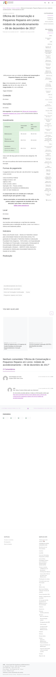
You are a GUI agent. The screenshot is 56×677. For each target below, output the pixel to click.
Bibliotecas (49, 75)
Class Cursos (48, 88)
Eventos (50, 113)
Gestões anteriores (44, 612)
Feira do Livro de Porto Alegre (48, 120)
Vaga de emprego (48, 170)
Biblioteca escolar (48, 64)
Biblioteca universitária (48, 78)
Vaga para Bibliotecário (48, 182)
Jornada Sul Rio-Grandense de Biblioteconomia (44, 628)
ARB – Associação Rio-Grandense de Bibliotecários (16, 664)
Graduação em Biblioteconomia (48, 125)
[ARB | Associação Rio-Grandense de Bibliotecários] (8, 2)
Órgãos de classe (48, 195)
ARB (51, 41)
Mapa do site (42, 655)
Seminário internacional (48, 151)
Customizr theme (26, 674)
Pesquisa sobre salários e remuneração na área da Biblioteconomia (48, 138)
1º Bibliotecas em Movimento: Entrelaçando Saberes (45, 570)
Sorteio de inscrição (48, 159)
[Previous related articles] (48, 313)
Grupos (41, 638)
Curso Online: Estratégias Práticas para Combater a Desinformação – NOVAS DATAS (43, 562)
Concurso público (48, 92)
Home (4, 8)
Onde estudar (43, 624)
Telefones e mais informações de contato (13, 672)
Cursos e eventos (16, 8)
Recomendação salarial (48, 147)
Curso (50, 97)
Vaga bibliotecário (48, 167)
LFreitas (14, 674)
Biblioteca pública (48, 68)
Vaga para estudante (48, 185)
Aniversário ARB (48, 39)
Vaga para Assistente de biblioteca (48, 178)
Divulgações (49, 21)
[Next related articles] (51, 313)
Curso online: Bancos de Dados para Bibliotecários (45, 575)
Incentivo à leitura (48, 130)
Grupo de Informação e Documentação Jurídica (45, 650)
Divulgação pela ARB (45, 622)
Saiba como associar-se (21, 205)
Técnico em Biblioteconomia (48, 162)
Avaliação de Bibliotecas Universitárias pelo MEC (48, 52)
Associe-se (41, 609)
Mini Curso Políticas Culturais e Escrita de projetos (44, 591)
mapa (23, 666)
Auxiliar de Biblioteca (48, 47)
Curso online (48, 99)
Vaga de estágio (48, 174)
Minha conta (42, 587)
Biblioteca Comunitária (48, 61)
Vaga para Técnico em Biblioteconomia (48, 190)
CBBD (50, 81)
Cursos (50, 102)
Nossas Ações (42, 636)
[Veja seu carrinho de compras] (49, 2)
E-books (50, 108)
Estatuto (41, 631)
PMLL (50, 144)
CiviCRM (41, 553)
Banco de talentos (44, 616)
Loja (40, 584)
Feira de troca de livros (48, 116)
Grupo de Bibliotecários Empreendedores (44, 641)
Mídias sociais (48, 132)
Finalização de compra (44, 579)
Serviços (41, 614)
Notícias (8, 8)
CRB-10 (50, 94)
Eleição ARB (49, 110)
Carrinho (41, 550)
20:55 (52, 376)
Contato (41, 653)
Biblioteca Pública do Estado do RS (48, 72)
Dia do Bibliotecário (48, 105)
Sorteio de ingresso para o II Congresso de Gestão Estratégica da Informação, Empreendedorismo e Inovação (15, 346)
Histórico (41, 606)
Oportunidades (49, 23)
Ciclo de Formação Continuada (48, 85)
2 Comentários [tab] (9, 369)
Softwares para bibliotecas (48, 154)
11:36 (52, 388)
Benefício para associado (48, 57)
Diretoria (41, 611)
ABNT (50, 35)
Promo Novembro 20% (44, 594)
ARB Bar (50, 44)
